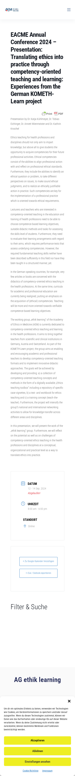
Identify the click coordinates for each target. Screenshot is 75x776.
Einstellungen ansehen (37, 761)
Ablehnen (37, 751)
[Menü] (69, 9)
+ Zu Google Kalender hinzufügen (38, 561)
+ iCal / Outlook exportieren (38, 573)
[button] (69, 701)
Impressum (47, 770)
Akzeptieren (37, 740)
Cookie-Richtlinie (30, 770)
